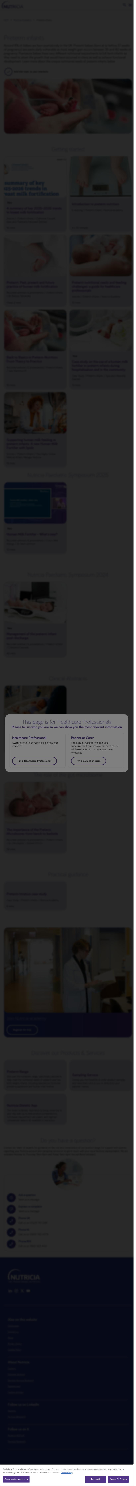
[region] (67, 1475)
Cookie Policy (66, 1472)
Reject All (95, 1479)
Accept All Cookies (118, 1479)
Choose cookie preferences (16, 1479)
